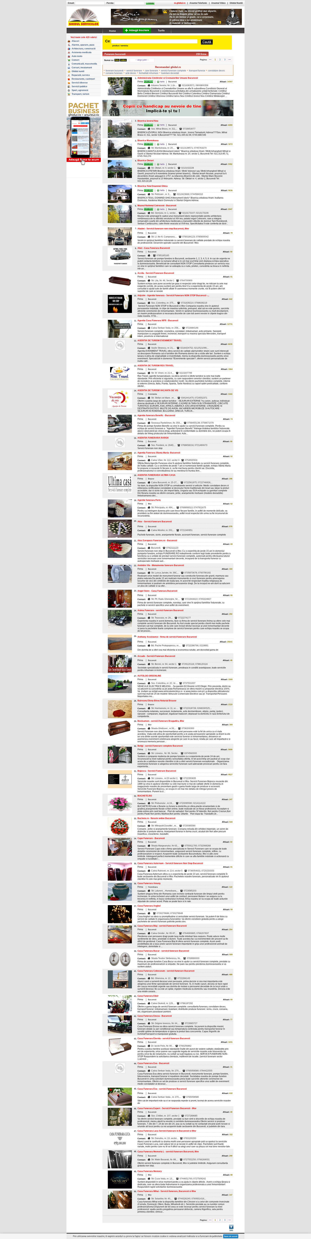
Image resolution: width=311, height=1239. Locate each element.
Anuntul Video (218, 3)
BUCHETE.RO (145, 796)
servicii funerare (134, 70)
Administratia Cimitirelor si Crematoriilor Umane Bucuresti (168, 78)
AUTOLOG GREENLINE (149, 676)
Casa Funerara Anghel (149, 906)
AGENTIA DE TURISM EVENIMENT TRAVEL (160, 340)
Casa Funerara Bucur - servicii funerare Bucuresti (163, 951)
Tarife (161, 30)
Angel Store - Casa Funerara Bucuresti (157, 591)
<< (210, 59)
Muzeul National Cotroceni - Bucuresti (157, 205)
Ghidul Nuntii (236, 3)
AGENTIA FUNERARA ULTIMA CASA (156, 475)
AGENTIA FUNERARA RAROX (153, 438)
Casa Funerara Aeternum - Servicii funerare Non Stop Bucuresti (170, 863)
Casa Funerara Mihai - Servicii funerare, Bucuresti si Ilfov (167, 1191)
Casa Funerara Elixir (148, 996)
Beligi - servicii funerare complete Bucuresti (160, 746)
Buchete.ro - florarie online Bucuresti (156, 818)
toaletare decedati (170, 73)
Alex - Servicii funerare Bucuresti (155, 521)
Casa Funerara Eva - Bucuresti (153, 1063)
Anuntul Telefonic (198, 3)
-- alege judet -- (142, 60)
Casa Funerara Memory (150, 1171)
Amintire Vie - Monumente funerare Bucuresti (161, 565)
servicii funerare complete (173, 70)
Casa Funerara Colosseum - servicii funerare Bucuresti (166, 971)
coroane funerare (114, 73)
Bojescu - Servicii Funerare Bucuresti (157, 771)
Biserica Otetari (146, 160)
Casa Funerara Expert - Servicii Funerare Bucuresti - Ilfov (167, 1108)
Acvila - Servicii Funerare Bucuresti (156, 273)
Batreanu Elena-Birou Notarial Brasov (157, 700)
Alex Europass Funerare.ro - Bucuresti (157, 540)
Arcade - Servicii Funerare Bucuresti (156, 656)
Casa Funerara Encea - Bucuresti (155, 1016)
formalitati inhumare (148, 73)
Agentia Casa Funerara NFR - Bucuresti (158, 320)
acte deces (130, 73)
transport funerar (197, 70)
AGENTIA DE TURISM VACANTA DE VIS (158, 390)
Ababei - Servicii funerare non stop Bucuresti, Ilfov (163, 228)
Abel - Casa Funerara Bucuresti (154, 248)
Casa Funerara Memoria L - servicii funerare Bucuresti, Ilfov (168, 1151)
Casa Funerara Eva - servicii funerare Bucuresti (162, 1089)
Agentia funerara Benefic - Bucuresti (156, 415)
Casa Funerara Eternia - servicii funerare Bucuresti (164, 1038)
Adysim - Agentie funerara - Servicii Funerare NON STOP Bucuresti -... (173, 295)
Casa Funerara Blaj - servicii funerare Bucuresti (162, 926)
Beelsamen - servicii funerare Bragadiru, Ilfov (161, 721)
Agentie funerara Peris (149, 500)
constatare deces (216, 70)
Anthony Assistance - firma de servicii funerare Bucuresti (167, 637)
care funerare (151, 70)
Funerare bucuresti (115, 54)
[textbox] (154, 41)
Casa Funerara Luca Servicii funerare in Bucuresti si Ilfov (167, 1131)
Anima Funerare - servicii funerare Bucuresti (160, 610)
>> (229, 59)
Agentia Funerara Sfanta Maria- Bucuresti (159, 452)
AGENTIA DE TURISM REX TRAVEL (156, 365)
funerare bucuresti (114, 70)
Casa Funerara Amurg (149, 883)
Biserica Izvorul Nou (148, 121)
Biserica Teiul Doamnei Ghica (153, 186)
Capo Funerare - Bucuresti (151, 838)
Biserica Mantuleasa (148, 140)
